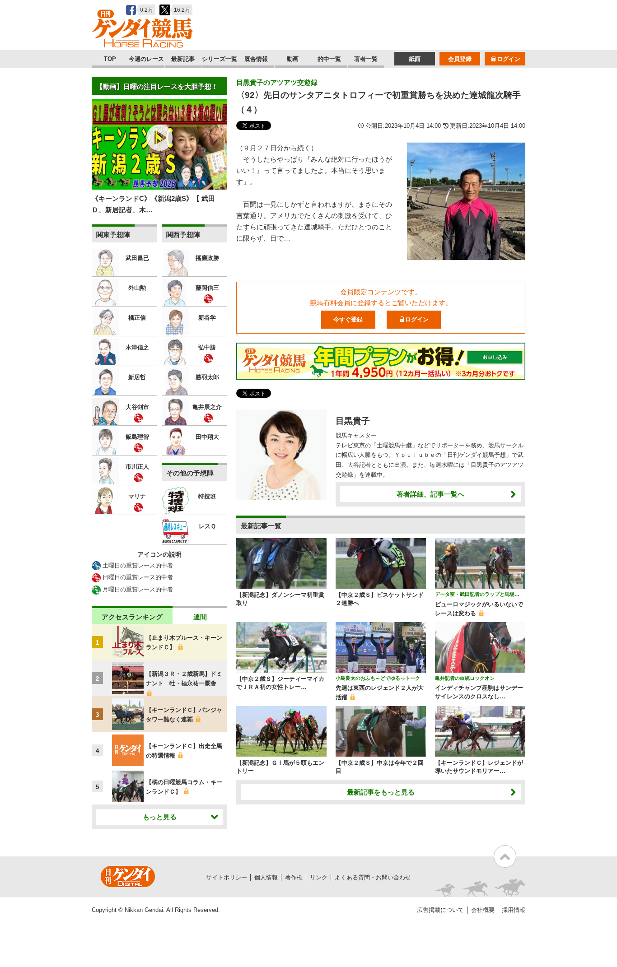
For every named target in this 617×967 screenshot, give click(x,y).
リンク (318, 877)
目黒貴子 (353, 421)
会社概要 (483, 910)
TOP (110, 59)
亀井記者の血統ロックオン (465, 678)
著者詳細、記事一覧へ (430, 494)
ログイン (508, 59)
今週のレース (146, 59)
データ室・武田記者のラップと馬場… (477, 594)
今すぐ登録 (348, 319)
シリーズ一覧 (219, 59)
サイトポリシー (226, 877)
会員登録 (460, 59)
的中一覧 (329, 59)
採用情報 (513, 910)
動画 (293, 59)
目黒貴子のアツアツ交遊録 (277, 82)
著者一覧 (366, 59)
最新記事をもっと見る (381, 792)
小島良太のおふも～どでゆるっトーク (378, 678)
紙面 (415, 59)
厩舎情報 (256, 59)
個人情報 (266, 877)
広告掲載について (440, 910)
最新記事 (183, 59)
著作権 (294, 877)
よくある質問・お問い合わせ (373, 877)
